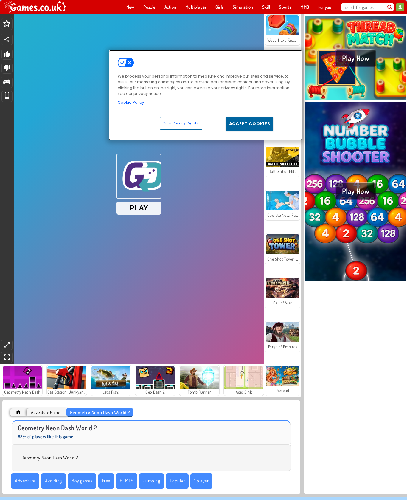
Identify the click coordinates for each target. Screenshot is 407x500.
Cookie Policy (131, 102)
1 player (201, 481)
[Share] (7, 39)
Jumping (151, 481)
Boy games (82, 481)
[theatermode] (7, 345)
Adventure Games (46, 412)
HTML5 (126, 481)
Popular (177, 481)
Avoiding (53, 481)
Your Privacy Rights (181, 123)
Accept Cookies (249, 124)
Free (106, 481)
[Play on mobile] (7, 96)
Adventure (25, 481)
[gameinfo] (6, 82)
